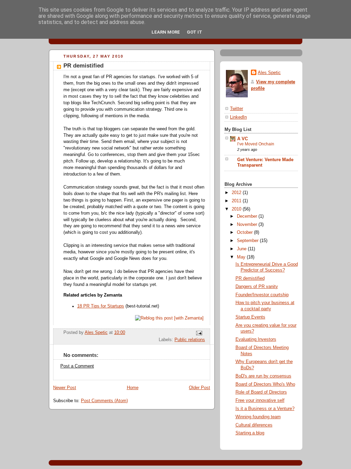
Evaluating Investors (255, 339)
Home (132, 387)
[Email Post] (199, 332)
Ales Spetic (269, 72)
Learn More (166, 32)
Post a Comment (77, 366)
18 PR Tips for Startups (100, 306)
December (247, 216)
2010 (237, 209)
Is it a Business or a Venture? (264, 408)
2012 (237, 192)
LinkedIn (238, 117)
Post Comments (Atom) (104, 400)
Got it (194, 32)
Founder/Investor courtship (262, 294)
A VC (242, 138)
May (242, 257)
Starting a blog (249, 433)
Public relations (189, 339)
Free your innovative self (260, 400)
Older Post (199, 387)
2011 (237, 201)
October (245, 232)
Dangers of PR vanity (256, 286)
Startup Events (250, 317)
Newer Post (64, 387)
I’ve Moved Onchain (255, 144)
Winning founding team (258, 416)
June (242, 248)
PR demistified (250, 278)
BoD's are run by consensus (263, 376)
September (248, 240)
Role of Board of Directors (261, 392)
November (247, 224)
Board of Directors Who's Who (265, 384)
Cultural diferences (254, 425)
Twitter (236, 108)
